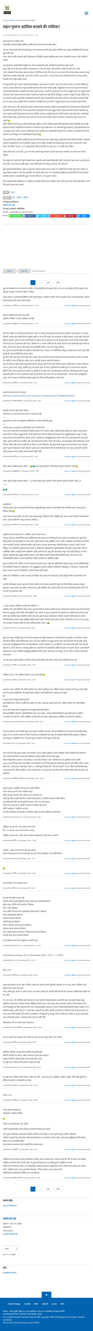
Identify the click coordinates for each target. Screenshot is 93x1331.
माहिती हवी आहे (9, 205)
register (24, 270)
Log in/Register (10, 1205)
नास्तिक (25, 197)
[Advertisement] (46, 244)
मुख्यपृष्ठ (12, 20)
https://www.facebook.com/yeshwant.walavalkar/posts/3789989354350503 (40, 396)
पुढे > (48, 282)
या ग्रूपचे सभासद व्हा (10, 1234)
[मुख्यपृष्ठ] (7, 9)
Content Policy (33, 1322)
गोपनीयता (23, 1314)
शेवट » (58, 282)
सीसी (62, 1304)
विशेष (36, 1304)
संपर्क (40, 1314)
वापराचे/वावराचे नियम (10, 1314)
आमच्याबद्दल (32, 1314)
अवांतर (12, 192)
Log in (9, 270)
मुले (13, 197)
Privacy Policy (20, 1322)
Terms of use (8, 1322)
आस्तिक (19, 197)
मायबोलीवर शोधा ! (10, 1273)
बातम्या (54, 1304)
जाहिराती (45, 1304)
